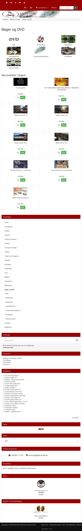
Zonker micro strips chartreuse (15, 403)
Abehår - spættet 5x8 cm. (13, 411)
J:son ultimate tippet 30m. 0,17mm (16, 401)
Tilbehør (7, 252)
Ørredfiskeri (68, 56)
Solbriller (7, 260)
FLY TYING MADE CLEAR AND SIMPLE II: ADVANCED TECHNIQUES (61, 89)
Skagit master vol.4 (20, 115)
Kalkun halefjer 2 (10, 388)
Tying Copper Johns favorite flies (61, 170)
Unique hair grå (10, 409)
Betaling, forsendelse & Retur (12, 358)
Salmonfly (16, 525)
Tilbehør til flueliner (11, 239)
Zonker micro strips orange (13, 394)
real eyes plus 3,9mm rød (13, 392)
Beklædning (8, 285)
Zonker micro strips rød (12, 397)
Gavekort (7, 323)
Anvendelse (6, 362)
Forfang (7, 243)
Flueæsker (8, 264)
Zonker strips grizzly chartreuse (15, 396)
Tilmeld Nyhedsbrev (16, 501)
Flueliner (7, 235)
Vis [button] (18, 98)
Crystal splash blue (11, 386)
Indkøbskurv (7, 371)
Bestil (54, 8)
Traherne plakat (14, 68)
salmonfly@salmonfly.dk (38, 455)
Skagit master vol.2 (20, 143)
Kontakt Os (6, 364)
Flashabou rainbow (11, 407)
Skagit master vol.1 (62, 143)
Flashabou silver (10, 405)
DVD (13, 45)
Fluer (6, 273)
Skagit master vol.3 (62, 115)
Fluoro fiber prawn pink (12, 384)
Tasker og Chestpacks (12, 256)
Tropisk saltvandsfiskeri (41, 56)
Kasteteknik (68, 45)
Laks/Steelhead (14, 56)
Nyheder (5, 501)
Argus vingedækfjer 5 (41, 516)
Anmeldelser (7, 464)
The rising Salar (21, 88)
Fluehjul (7, 231)
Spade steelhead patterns (20, 198)
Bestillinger (8, 327)
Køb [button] (23, 98)
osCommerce (32, 525)
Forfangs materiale (11, 248)
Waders (7, 277)
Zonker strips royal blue (12, 390)
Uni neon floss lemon (12, 376)
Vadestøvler (8, 281)
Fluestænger (9, 227)
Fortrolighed (7, 360)
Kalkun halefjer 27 (11, 378)
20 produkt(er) (42, 8)
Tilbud (6, 222)
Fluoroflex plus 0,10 (41, 491)
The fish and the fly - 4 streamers (20, 170)
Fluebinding (41, 45)
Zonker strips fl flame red (13, 399)
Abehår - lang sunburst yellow (14, 380)
